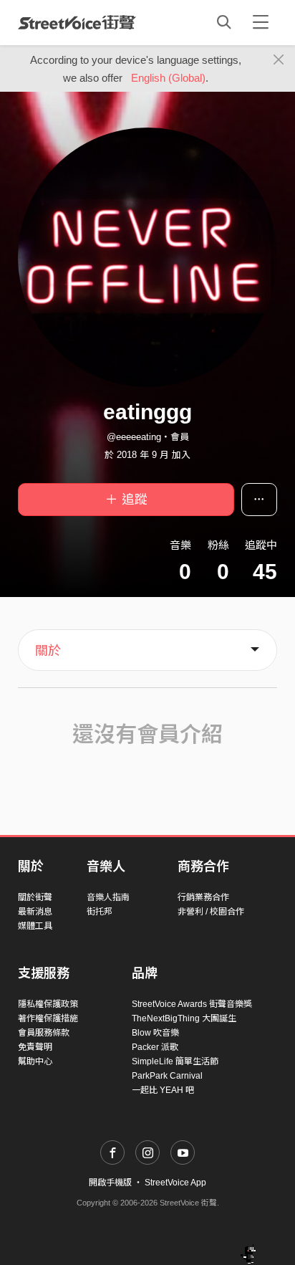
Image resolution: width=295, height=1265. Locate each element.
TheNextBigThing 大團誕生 (184, 1018)
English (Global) (168, 78)
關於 (48, 651)
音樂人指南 (108, 897)
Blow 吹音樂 (155, 1033)
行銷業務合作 (203, 897)
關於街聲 (35, 897)
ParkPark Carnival (167, 1076)
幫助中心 (35, 1061)
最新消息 (35, 912)
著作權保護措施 (48, 1018)
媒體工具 (35, 926)
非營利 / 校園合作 (211, 912)
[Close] (279, 60)
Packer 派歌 (155, 1047)
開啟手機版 (110, 1183)
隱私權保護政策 (48, 1004)
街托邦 (99, 912)
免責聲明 (35, 1047)
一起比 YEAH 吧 (163, 1090)
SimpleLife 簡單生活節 (175, 1061)
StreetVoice (77, 22)
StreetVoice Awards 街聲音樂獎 (192, 1004)
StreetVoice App (175, 1183)
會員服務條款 (43, 1033)
